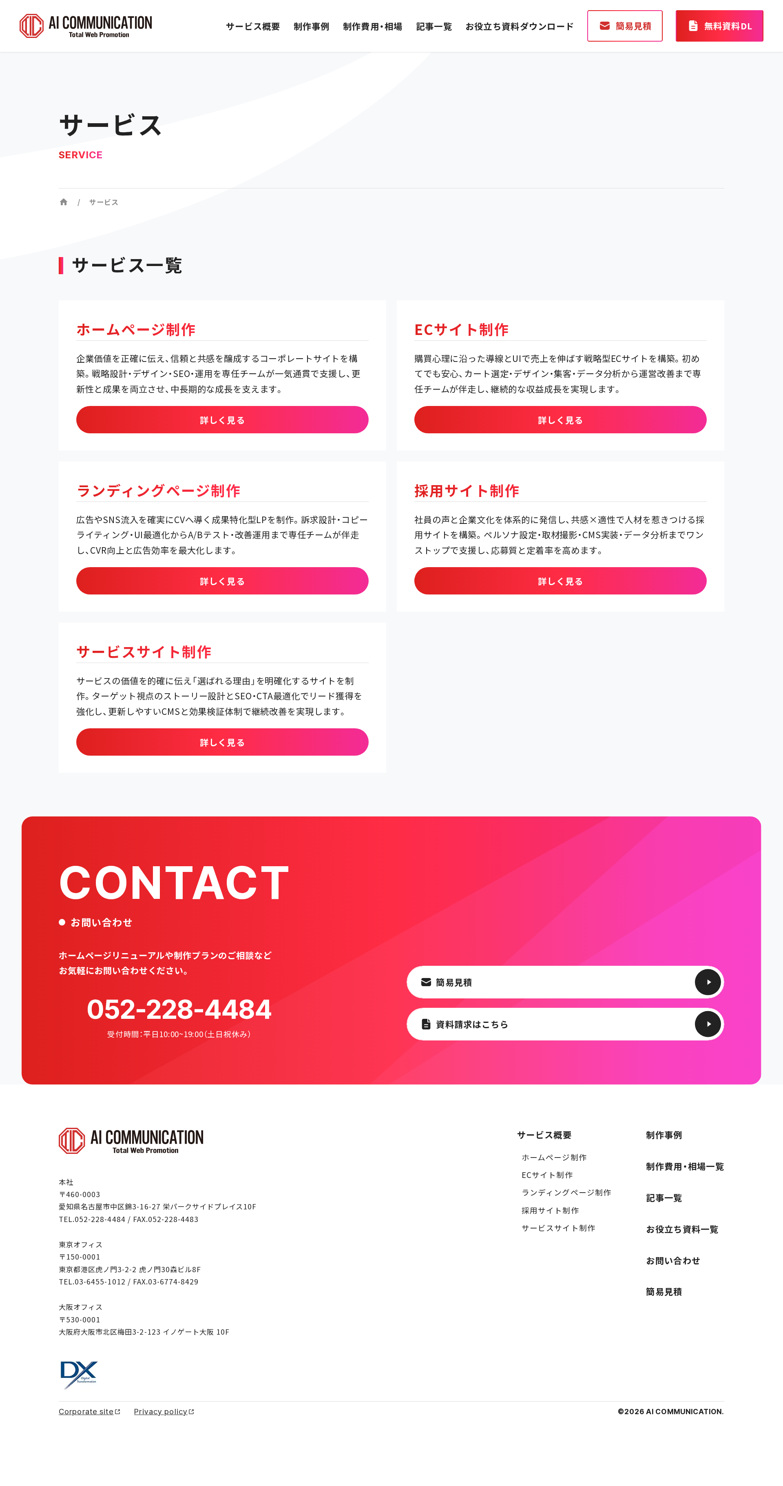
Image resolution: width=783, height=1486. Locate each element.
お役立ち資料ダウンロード (519, 26)
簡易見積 (664, 1291)
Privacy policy (161, 1411)
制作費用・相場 (373, 26)
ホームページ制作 (554, 1156)
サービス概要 (253, 26)
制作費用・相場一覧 (685, 1166)
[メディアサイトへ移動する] (64, 202)
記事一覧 (434, 26)
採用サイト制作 (550, 1209)
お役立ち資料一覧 (682, 1228)
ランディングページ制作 (566, 1192)
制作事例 (312, 26)
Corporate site (86, 1411)
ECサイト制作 (547, 1174)
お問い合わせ (673, 1260)
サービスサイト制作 (558, 1227)
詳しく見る (222, 419)
